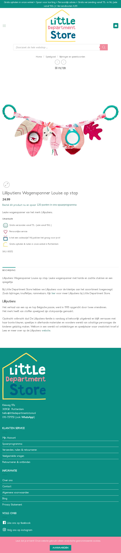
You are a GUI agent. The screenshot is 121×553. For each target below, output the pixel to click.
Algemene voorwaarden (15, 492)
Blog (4, 498)
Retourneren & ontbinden (16, 462)
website (46, 330)
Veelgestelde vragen (13, 455)
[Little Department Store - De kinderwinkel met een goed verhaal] (60, 25)
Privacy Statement (12, 504)
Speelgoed (51, 56)
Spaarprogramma (12, 443)
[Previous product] (63, 62)
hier (53, 293)
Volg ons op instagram (19, 530)
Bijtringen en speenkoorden (72, 56)
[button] (4, 26)
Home (39, 56)
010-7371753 (8, 417)
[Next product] (57, 62)
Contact (6, 486)
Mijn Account (9, 437)
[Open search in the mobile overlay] (60, 47)
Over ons (7, 480)
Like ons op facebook (19, 522)
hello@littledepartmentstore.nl (19, 413)
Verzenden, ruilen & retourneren (19, 449)
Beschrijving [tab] (8, 270)
